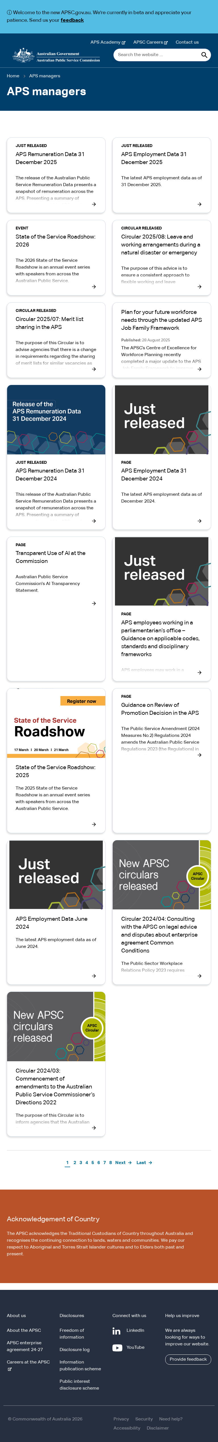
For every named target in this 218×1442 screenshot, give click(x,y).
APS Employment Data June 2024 (51, 923)
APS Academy (107, 42)
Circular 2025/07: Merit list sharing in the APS (49, 323)
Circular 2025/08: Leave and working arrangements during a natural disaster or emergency (160, 245)
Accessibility (127, 1428)
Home (13, 76)
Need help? (171, 1419)
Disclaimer (158, 1428)
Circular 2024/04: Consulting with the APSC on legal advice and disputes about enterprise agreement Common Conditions (159, 935)
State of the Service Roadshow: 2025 (55, 771)
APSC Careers (149, 42)
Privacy (121, 1419)
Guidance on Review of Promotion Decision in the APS (160, 709)
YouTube (137, 1350)
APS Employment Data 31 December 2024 (154, 475)
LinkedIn (136, 1333)
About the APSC (24, 1330)
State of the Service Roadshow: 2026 (55, 241)
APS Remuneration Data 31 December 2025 (50, 158)
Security (144, 1419)
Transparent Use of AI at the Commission (50, 557)
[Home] (56, 55)
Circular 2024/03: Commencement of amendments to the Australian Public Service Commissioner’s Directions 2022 (55, 1086)
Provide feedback (188, 1359)
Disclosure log (75, 1350)
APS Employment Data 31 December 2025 (154, 158)
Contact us (187, 42)
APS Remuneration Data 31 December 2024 (50, 475)
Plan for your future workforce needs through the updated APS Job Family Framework (161, 320)
